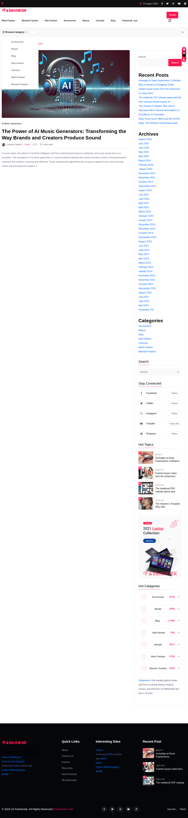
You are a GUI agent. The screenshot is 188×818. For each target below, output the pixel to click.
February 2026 (146, 164)
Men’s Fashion (8, 20)
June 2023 (144, 301)
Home (172, 15)
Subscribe (174, 423)
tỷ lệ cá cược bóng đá (13, 761)
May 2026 (144, 152)
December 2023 (147, 275)
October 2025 (146, 181)
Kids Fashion (51, 20)
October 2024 (146, 233)
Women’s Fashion (30, 20)
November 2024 (147, 228)
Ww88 (5, 774)
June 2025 (144, 198)
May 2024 (144, 254)
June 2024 (144, 250)
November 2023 (147, 279)
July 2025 (144, 194)
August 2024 (145, 241)
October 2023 (146, 284)
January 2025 (145, 220)
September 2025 (147, 186)
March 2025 (145, 211)
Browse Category (15, 32)
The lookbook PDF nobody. (170, 782)
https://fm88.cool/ (11, 757)
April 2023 (144, 305)
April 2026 (144, 156)
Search (142, 56)
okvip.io (99, 750)
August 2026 (145, 139)
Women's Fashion (19, 84)
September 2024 (147, 237)
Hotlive (16, 765)
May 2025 (144, 203)
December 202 (146, 309)
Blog (113, 20)
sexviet (171, 809)
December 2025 (147, 173)
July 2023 (144, 296)
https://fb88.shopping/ (13, 770)
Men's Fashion (18, 77)
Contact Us (67, 756)
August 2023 (145, 292)
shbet (103, 758)
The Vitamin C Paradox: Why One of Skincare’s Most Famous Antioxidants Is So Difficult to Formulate (159, 110)
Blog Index (67, 768)
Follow (174, 393)
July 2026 (144, 143)
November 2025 (147, 177)
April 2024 (144, 258)
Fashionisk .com (129, 20)
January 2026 (145, 169)
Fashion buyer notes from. (169, 769)
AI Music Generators (12, 123)
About (65, 750)
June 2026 (144, 147)
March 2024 (145, 262)
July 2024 (144, 245)
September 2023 (147, 288)
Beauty (86, 20)
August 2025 (145, 190)
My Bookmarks (69, 780)
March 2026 (145, 160)
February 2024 (146, 267)
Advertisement (69, 774)
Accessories (70, 20)
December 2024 (147, 224)
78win (182, 809)
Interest (66, 762)
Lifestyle (100, 20)
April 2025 (144, 207)
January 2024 (145, 271)
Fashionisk (144, 680)
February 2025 (146, 216)
